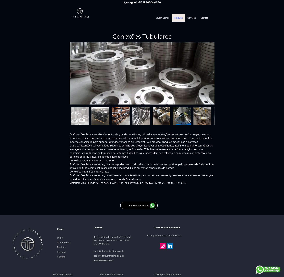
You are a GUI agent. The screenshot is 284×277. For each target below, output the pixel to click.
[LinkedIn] (170, 246)
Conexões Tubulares (142, 36)
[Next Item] (209, 73)
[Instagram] (163, 246)
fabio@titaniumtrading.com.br (109, 251)
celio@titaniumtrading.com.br (109, 256)
